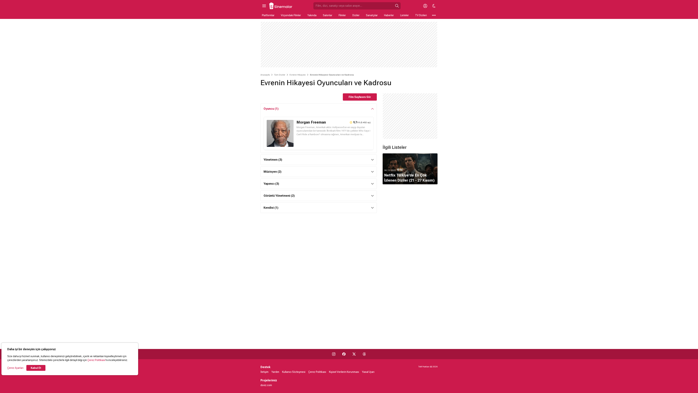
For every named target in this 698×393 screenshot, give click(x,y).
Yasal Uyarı (368, 371)
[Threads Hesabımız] (364, 354)
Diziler (356, 15)
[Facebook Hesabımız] (344, 354)
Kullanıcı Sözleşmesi (293, 371)
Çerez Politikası (96, 360)
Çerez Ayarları (15, 367)
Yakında (311, 15)
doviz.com (266, 385)
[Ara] (397, 5)
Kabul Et (36, 367)
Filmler (342, 15)
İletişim (264, 371)
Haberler (389, 15)
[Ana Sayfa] (280, 5)
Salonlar (327, 15)
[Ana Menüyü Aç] (264, 5)
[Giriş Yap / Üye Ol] (425, 5)
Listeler (404, 15)
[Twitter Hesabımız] (354, 354)
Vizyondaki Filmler (291, 15)
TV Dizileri (421, 15)
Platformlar (268, 15)
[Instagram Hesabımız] (333, 354)
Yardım (275, 371)
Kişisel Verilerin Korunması (344, 371)
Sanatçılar (372, 15)
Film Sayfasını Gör (360, 97)
